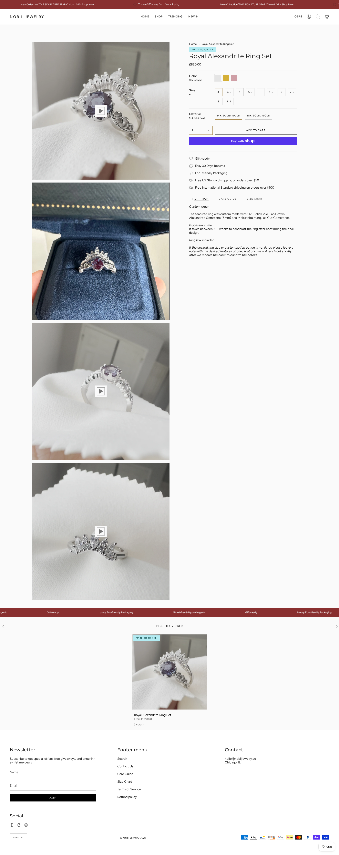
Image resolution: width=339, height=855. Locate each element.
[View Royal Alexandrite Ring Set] (101, 111)
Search (122, 759)
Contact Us (125, 766)
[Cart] (326, 17)
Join (52, 797)
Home (193, 44)
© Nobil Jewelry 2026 (133, 838)
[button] (158, 17)
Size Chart (124, 781)
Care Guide (125, 774)
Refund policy (127, 797)
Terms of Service (129, 789)
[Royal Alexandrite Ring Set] (169, 672)
